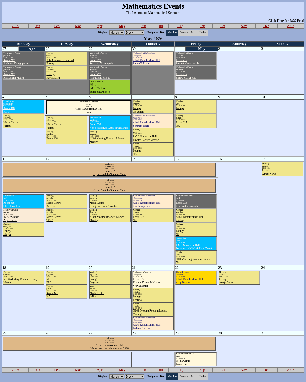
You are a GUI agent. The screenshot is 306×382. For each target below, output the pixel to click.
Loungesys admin (138, 110)
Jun (143, 26)
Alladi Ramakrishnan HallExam (88, 110)
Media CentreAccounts (53, 204)
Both (193, 32)
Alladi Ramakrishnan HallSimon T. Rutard (146, 62)
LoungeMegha (7, 232)
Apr (99, 26)
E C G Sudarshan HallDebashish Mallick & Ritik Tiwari (194, 246)
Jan (37, 26)
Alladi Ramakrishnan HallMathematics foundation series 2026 (109, 347)
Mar (78, 26)
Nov (244, 26)
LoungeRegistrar (94, 280)
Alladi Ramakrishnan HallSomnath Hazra (146, 124)
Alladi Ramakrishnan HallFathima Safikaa (146, 326)
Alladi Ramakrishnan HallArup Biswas (189, 280)
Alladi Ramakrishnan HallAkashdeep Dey (146, 204)
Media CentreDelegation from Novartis (103, 204)
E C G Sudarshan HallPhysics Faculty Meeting (146, 138)
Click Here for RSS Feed (286, 21)
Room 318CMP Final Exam (12, 204)
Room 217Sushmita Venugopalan (15, 62)
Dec (266, 26)
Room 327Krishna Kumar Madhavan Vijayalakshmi (147, 282)
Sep (202, 26)
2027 (290, 26)
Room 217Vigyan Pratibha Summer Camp (109, 172)
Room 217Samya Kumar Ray (186, 76)
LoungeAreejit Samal (269, 172)
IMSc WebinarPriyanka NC (11, 218)
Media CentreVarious (10, 124)
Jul (161, 26)
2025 (15, 26)
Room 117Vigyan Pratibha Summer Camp (109, 189)
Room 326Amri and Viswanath (187, 204)
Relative (184, 32)
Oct (222, 26)
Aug (180, 26)
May (122, 26)
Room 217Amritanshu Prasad (13, 76)
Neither (203, 32)
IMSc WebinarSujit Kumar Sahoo (100, 90)
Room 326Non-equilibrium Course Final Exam (109, 126)
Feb (57, 26)
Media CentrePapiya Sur (183, 362)
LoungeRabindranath (53, 76)
